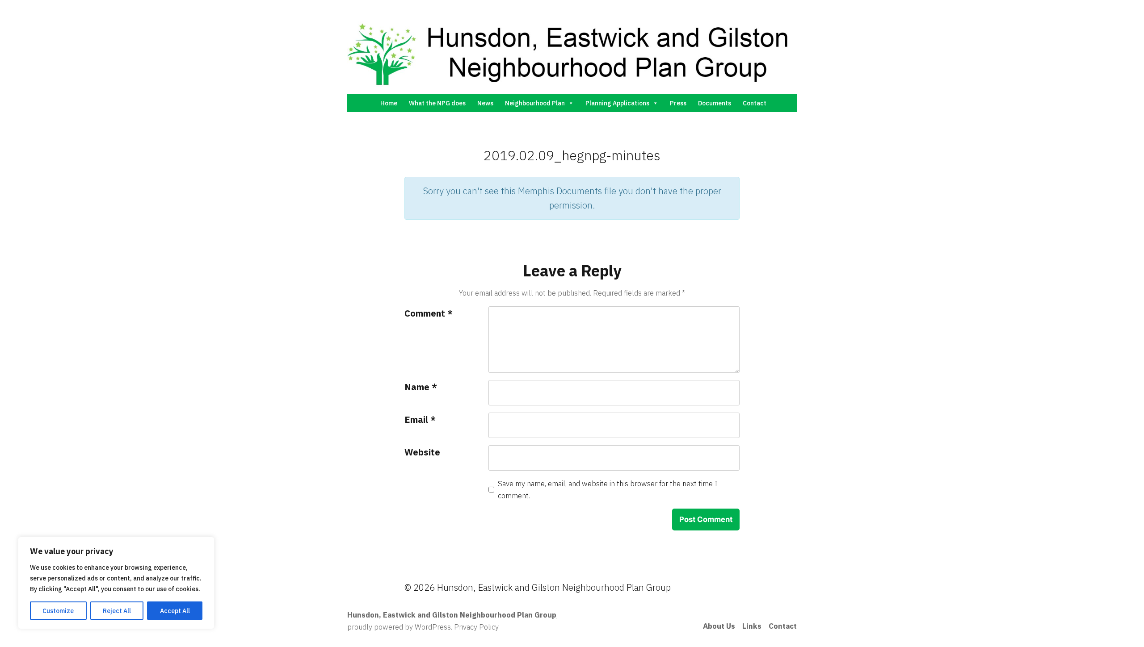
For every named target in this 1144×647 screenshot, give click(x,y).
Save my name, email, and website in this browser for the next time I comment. (608, 490)
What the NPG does (437, 103)
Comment (428, 313)
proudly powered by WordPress (399, 627)
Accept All (175, 611)
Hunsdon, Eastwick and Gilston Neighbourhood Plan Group (451, 615)
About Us (719, 626)
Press (678, 103)
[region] (116, 583)
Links (751, 626)
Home (388, 103)
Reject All (117, 611)
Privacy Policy (476, 627)
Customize (58, 611)
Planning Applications (617, 103)
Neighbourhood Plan (535, 103)
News (485, 103)
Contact (754, 103)
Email (420, 419)
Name (420, 387)
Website (422, 452)
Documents (714, 103)
